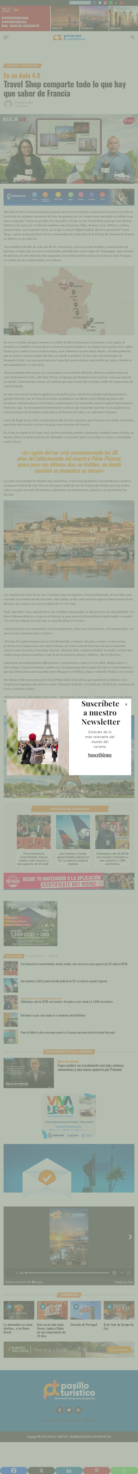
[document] (69, 737)
